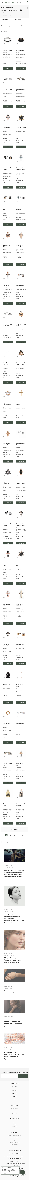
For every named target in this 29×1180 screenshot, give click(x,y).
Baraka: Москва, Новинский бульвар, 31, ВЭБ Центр (15, 1157)
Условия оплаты (14, 1137)
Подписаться (23, 1076)
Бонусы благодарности (14, 1135)
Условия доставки (14, 1140)
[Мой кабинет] (23, 2)
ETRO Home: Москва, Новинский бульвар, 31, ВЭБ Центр (16, 1163)
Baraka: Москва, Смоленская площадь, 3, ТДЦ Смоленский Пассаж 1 (15, 1175)
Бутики (14, 1124)
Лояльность (14, 1083)
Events (14, 1096)
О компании (14, 1108)
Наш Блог (14, 1122)
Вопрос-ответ (14, 1144)
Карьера (14, 1111)
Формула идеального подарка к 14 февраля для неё (13, 1023)
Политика (14, 1126)
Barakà (14, 1087)
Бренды (14, 1093)
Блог (14, 1099)
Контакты (14, 1113)
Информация (14, 1118)
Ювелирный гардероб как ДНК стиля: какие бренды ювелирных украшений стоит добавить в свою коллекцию (14, 874)
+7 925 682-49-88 (15, 1150)
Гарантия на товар (14, 1142)
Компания (14, 1105)
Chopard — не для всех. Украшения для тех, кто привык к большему (13, 960)
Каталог (14, 1090)
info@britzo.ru (16, 1153)
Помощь (14, 1132)
